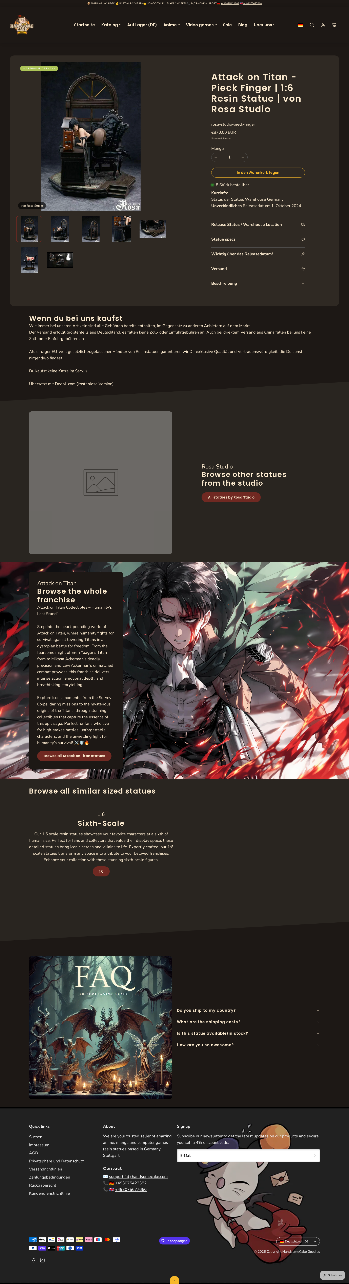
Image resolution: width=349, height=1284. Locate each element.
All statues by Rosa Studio (231, 497)
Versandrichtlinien (45, 1169)
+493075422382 (230, 3)
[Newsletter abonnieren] (315, 1155)
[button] (312, 25)
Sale (227, 25)
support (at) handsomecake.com (138, 1176)
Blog (242, 25)
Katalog (109, 25)
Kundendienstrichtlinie (49, 1193)
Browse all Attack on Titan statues (74, 755)
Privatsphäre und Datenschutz (56, 1161)
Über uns (263, 25)
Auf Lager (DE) (142, 25)
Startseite (84, 25)
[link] (323, 25)
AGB (33, 1153)
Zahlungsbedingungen (49, 1177)
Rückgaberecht (42, 1185)
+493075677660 (252, 3)
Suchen (35, 1137)
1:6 (101, 871)
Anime (170, 25)
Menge (217, 148)
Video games (200, 25)
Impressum (39, 1145)
